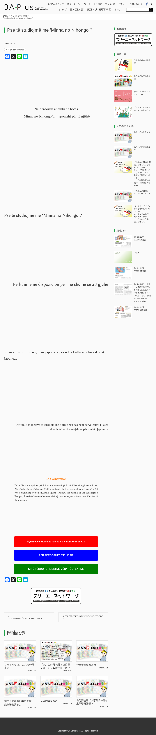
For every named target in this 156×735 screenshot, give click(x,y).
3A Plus (26, 7)
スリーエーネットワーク (78, 4)
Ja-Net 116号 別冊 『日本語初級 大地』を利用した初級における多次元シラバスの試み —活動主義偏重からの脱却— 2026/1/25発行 (143, 292)
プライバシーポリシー (115, 4)
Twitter (151, 3)
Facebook (146, 3)
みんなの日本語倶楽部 (15, 49)
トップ (62, 9)
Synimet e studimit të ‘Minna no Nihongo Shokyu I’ (56, 541)
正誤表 (136, 253)
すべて (118, 9)
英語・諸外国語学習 (99, 9)
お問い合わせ (135, 4)
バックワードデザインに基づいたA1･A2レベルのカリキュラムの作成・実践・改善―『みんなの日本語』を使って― (142, 214)
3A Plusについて (56, 4)
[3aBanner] (133, 45)
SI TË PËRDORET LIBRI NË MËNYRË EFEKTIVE (56, 569)
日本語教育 (76, 9)
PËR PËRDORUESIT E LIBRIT (56, 555)
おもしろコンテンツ (142, 132)
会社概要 (98, 4)
